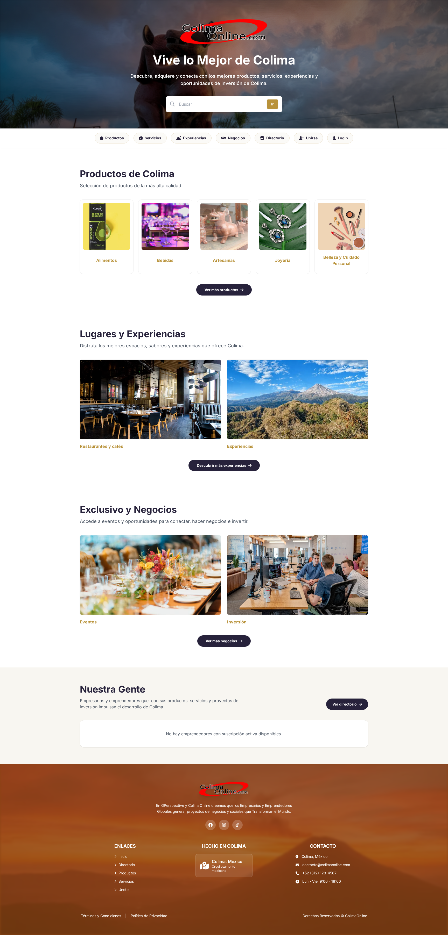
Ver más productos (221, 289)
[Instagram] (224, 825)
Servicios (153, 138)
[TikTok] (237, 825)
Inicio (122, 856)
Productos (114, 138)
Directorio (275, 138)
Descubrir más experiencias (221, 465)
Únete (123, 889)
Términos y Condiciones (101, 916)
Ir (272, 104)
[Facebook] (210, 825)
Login (343, 138)
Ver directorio (344, 704)
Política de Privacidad (149, 916)
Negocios (236, 138)
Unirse (312, 138)
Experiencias (194, 138)
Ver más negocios (221, 641)
